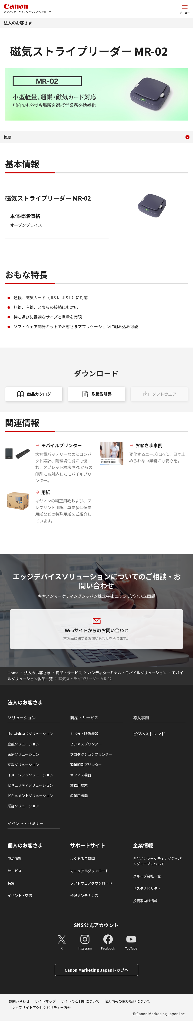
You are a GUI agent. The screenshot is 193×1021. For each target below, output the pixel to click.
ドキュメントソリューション (30, 795)
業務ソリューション (23, 805)
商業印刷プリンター (86, 764)
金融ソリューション (23, 743)
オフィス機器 (80, 774)
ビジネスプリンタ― (86, 743)
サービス (15, 870)
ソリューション (22, 717)
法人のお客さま (18, 23)
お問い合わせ (19, 1001)
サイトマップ (45, 1001)
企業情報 (143, 845)
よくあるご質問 (82, 858)
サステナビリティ (147, 888)
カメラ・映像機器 (84, 733)
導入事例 (141, 717)
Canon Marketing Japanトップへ (96, 970)
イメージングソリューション (30, 774)
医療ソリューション (23, 754)
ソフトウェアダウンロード (91, 883)
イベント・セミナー (26, 823)
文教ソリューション (23, 764)
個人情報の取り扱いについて (127, 1001)
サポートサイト (87, 845)
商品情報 (15, 858)
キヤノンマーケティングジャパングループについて (157, 861)
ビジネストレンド (149, 734)
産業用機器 (79, 795)
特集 (11, 883)
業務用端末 (79, 785)
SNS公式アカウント (96, 925)
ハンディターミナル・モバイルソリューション (127, 672)
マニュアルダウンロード (89, 870)
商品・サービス (69, 672)
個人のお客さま (25, 845)
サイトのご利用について (80, 1001)
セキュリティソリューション (30, 785)
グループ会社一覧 (147, 876)
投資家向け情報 (145, 900)
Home (13, 672)
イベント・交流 (20, 895)
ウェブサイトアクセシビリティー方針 (41, 1007)
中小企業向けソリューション (30, 733)
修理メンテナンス (84, 895)
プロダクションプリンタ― (91, 754)
